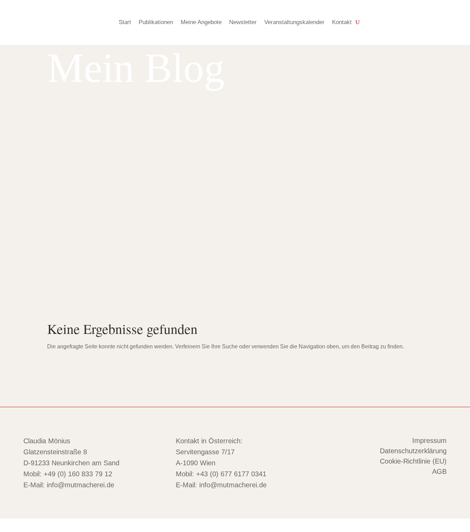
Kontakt (342, 22)
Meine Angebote (201, 22)
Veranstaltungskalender (294, 22)
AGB (439, 472)
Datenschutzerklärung (413, 451)
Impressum (429, 441)
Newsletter (243, 22)
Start (125, 22)
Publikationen (156, 22)
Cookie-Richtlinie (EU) (413, 462)
